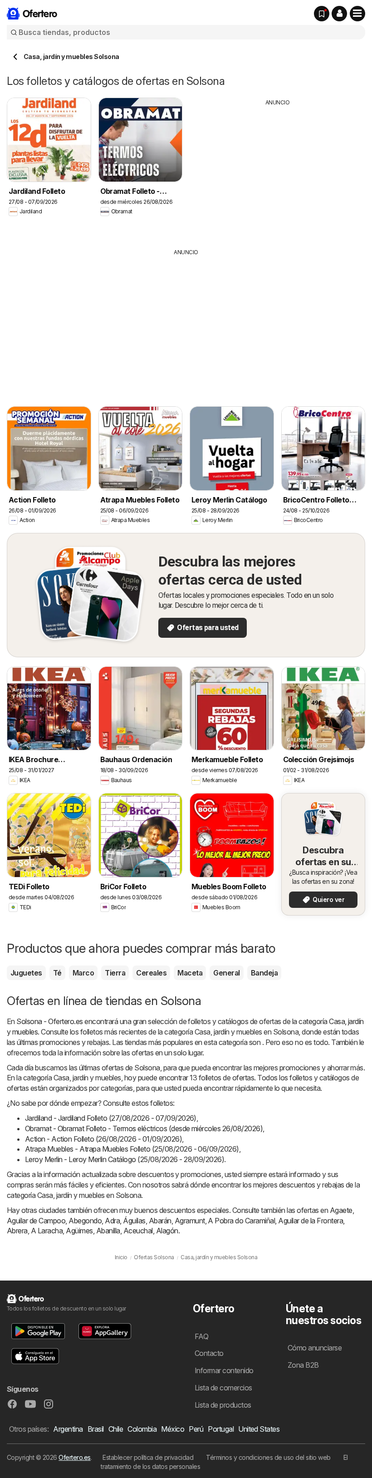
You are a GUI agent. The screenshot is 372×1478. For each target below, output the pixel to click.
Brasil (96, 1429)
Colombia (142, 1429)
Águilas (134, 1220)
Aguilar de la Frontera (310, 1220)
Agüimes (79, 1230)
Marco (83, 972)
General (226, 972)
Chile (115, 1429)
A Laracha (47, 1230)
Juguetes (26, 972)
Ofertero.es (74, 1457)
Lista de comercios (223, 1387)
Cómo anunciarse (315, 1347)
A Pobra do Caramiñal (241, 1220)
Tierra (115, 972)
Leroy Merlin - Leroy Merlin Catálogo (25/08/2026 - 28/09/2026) (124, 1159)
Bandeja (264, 972)
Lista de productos (223, 1404)
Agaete (341, 1210)
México (172, 1429)
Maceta (189, 972)
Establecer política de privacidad (148, 1457)
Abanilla (108, 1230)
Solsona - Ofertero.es (49, 1021)
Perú (196, 1429)
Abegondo (85, 1220)
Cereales (151, 972)
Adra (112, 1220)
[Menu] (357, 13)
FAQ (201, 1336)
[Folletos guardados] (321, 13)
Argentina (68, 1429)
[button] (339, 13)
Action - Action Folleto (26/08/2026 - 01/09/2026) (103, 1138)
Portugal (221, 1429)
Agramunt (190, 1220)
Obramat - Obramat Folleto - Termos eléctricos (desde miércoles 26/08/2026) (144, 1128)
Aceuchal (138, 1230)
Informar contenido (224, 1370)
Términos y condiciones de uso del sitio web (268, 1457)
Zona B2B (303, 1365)
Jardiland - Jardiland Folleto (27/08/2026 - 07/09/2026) (110, 1118)
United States (258, 1429)
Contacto (209, 1353)
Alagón (167, 1230)
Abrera (17, 1230)
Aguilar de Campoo (36, 1220)
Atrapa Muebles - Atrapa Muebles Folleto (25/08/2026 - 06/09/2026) (132, 1148)
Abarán (160, 1220)
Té (57, 972)
